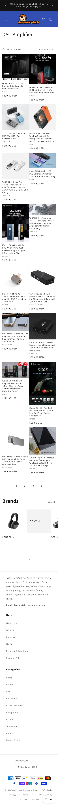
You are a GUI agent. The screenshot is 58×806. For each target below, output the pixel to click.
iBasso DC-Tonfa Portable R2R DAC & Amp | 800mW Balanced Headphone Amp (41, 90)
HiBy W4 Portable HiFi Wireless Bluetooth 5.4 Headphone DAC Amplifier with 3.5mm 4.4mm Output (41, 137)
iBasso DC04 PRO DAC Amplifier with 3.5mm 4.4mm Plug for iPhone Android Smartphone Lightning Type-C (12, 386)
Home (9, 677)
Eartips (9, 719)
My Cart (10, 644)
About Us (10, 733)
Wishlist (10, 630)
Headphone (12, 712)
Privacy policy (14, 795)
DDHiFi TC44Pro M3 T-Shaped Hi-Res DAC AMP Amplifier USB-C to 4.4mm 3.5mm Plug (14, 298)
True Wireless (12, 726)
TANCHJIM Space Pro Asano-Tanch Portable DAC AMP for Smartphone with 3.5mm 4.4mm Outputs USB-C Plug (15, 187)
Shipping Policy (13, 658)
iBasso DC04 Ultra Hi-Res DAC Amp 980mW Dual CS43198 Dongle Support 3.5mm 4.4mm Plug (13, 249)
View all (52, 502)
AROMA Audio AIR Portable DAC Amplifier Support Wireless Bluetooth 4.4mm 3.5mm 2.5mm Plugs (41, 462)
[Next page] (41, 486)
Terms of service (29, 795)
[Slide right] (35, 559)
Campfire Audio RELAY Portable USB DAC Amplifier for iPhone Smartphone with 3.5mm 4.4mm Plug (42, 298)
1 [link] (16, 485)
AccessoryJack (17, 790)
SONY (33, 521)
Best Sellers (12, 698)
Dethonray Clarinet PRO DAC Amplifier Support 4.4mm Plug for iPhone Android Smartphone (15, 338)
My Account (12, 623)
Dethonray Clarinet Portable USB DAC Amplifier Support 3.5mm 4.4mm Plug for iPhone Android (15, 460)
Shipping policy (45, 795)
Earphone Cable (14, 705)
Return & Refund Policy (17, 651)
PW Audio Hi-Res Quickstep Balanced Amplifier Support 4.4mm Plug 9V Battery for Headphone (42, 346)
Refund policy (47, 790)
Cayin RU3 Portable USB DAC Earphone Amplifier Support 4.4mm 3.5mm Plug (42, 174)
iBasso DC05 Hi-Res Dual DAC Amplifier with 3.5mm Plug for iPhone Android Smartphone (41, 412)
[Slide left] (22, 559)
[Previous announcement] (5, 5)
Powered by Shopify (31, 790)
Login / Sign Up (13, 740)
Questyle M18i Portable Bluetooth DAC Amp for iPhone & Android (13, 86)
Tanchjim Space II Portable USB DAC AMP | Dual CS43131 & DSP (14, 136)
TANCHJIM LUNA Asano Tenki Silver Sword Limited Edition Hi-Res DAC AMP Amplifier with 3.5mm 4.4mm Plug (41, 223)
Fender (6, 537)
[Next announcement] (52, 5)
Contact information (30, 799)
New (8, 691)
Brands (9, 684)
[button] (6, 19)
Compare (10, 637)
